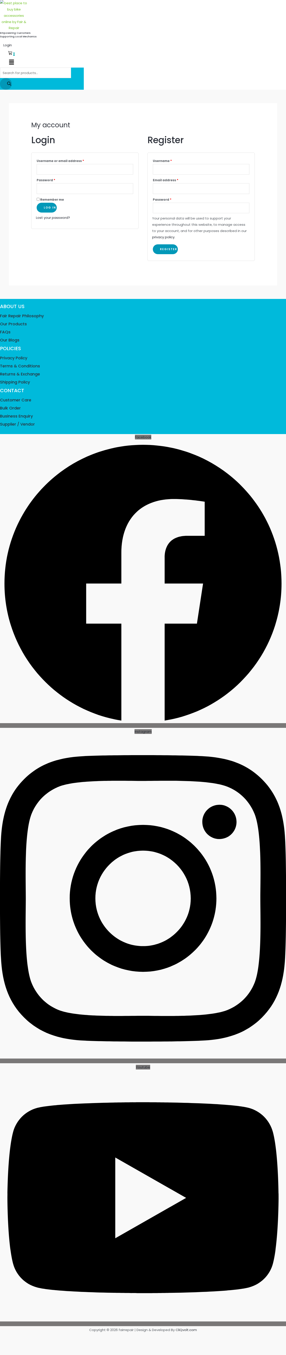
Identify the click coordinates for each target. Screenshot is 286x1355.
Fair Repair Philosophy (22, 316)
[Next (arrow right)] (13, 1345)
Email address (173, 179)
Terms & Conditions (20, 366)
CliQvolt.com (186, 1329)
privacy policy (163, 237)
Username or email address (68, 160)
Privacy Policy (13, 358)
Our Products (13, 324)
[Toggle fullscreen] (13, 1337)
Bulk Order (10, 408)
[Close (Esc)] (30, 1337)
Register (168, 249)
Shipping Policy (15, 382)
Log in (50, 207)
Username (169, 160)
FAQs (5, 332)
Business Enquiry (16, 416)
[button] (11, 62)
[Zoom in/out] (4, 1337)
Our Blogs (9, 340)
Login (7, 45)
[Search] (6, 84)
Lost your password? (53, 217)
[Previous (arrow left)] (4, 1345)
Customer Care (15, 400)
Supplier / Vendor (17, 424)
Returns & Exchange (20, 374)
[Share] (21, 1337)
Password (53, 179)
